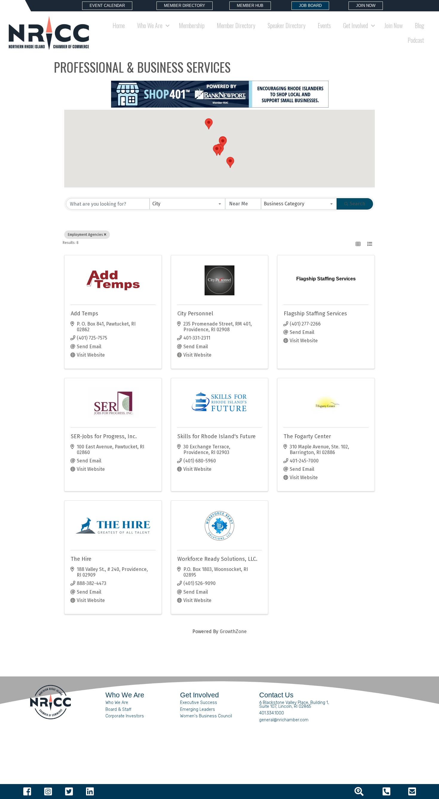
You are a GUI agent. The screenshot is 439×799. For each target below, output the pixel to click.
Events (324, 25)
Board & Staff (118, 709)
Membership (192, 25)
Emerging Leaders (197, 709)
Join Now (393, 25)
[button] (223, 142)
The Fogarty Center (307, 436)
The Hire (81, 559)
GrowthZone (233, 631)
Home (119, 25)
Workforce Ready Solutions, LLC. (217, 559)
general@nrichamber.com (283, 719)
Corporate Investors (124, 716)
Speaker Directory (287, 25)
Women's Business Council (206, 716)
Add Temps (84, 313)
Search (357, 204)
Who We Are (116, 702)
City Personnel (195, 313)
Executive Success (198, 702)
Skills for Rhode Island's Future (216, 436)
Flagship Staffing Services (315, 313)
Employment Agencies (85, 235)
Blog (419, 25)
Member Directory (236, 25)
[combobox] (187, 204)
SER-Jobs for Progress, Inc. (104, 436)
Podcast (416, 40)
